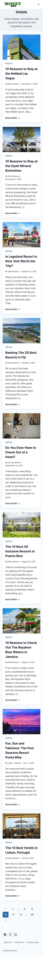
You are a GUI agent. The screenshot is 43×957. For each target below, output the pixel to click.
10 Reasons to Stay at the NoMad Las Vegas (21, 73)
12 (21, 914)
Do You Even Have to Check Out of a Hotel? (20, 452)
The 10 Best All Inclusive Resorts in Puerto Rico (20, 551)
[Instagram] (15, 934)
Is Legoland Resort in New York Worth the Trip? (21, 261)
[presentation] (21, 47)
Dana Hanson (13, 84)
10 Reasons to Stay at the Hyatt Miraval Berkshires (21, 165)
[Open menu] (38, 4)
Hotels (8, 64)
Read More (12, 118)
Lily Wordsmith (14, 462)
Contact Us (19, 942)
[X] (10, 934)
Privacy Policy (33, 942)
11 (13, 914)
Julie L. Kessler (14, 763)
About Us (8, 942)
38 (32, 914)
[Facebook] (5, 934)
